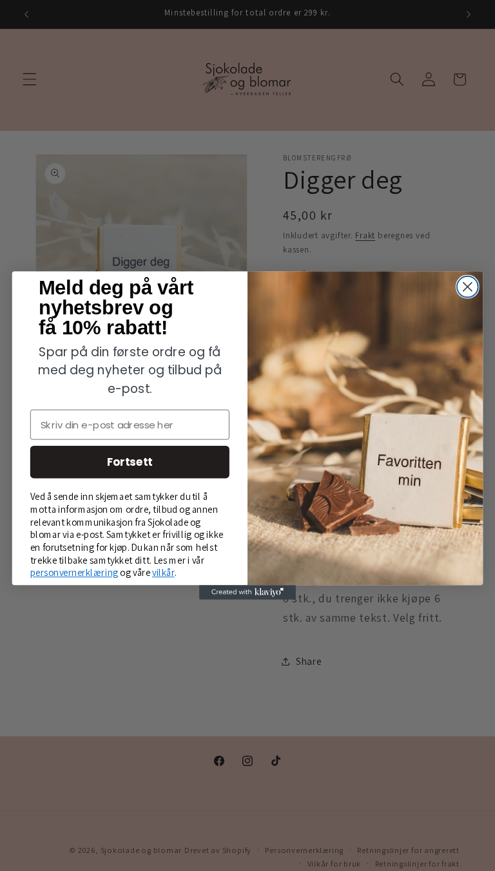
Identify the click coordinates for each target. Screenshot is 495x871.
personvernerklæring (74, 572)
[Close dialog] (467, 287)
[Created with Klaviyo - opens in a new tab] (247, 592)
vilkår (163, 572)
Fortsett (130, 461)
